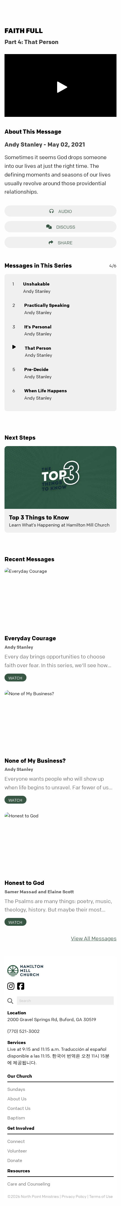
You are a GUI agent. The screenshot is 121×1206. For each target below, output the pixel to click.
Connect (16, 1141)
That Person (38, 348)
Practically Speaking (47, 305)
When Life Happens (45, 390)
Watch (15, 677)
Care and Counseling (28, 1184)
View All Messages (93, 938)
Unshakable (36, 284)
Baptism (16, 1118)
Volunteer (17, 1151)
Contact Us (18, 1108)
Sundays (16, 1089)
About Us (16, 1098)
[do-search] (65, 1000)
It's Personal (37, 327)
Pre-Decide (36, 369)
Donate (14, 1160)
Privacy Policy (74, 1196)
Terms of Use (101, 1196)
